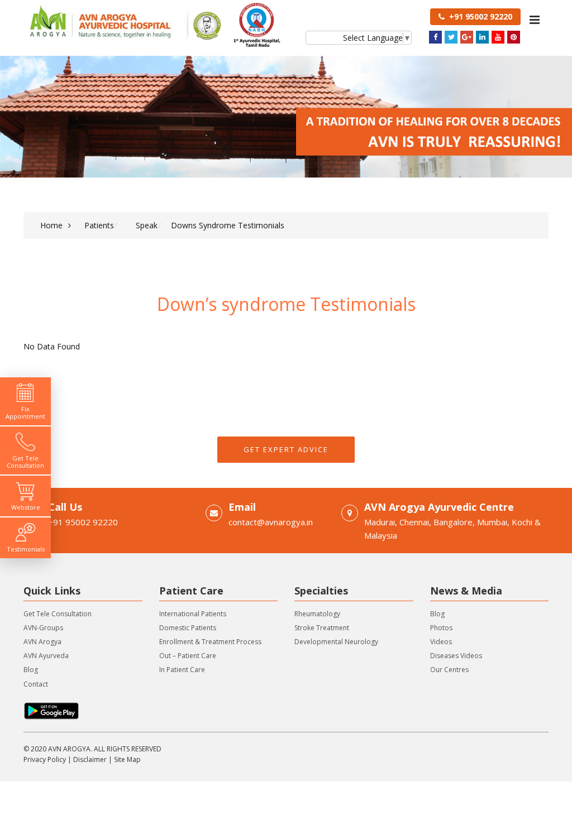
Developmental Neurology (336, 641)
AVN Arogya (42, 641)
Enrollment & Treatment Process (210, 641)
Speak (147, 225)
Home (51, 225)
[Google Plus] (466, 37)
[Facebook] (435, 37)
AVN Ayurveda (46, 655)
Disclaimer (90, 759)
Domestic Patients (187, 627)
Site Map (127, 759)
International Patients (192, 614)
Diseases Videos (456, 655)
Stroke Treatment (321, 627)
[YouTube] (498, 37)
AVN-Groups (43, 627)
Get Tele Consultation (57, 614)
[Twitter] (451, 37)
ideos (443, 641)
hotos (443, 627)
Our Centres (449, 669)
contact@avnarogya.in (270, 522)
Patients (99, 225)
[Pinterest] (513, 37)
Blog (30, 669)
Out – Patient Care (187, 655)
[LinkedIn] (482, 37)
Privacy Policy (44, 759)
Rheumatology (317, 614)
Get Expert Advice (286, 449)
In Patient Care (182, 669)
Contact (35, 684)
